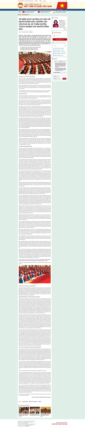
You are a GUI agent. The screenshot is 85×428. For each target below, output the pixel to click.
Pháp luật (60, 61)
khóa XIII (39, 401)
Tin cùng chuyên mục (25, 405)
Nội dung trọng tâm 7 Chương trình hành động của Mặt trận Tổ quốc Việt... (30, 12)
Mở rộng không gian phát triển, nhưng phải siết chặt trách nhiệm (45, 415)
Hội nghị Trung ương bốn (33, 401)
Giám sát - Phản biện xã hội (23, 14)
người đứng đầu (25, 401)
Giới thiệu (55, 17)
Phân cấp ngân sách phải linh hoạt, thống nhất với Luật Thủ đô (35, 415)
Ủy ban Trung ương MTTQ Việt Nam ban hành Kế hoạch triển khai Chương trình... (61, 12)
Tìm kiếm (64, 78)
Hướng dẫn (55, 61)
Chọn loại (55, 76)
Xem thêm (65, 29)
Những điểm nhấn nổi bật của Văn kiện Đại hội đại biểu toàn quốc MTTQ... (45, 12)
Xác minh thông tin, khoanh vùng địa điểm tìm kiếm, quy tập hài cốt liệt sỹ (24, 415)
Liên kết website (57, 32)
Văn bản (55, 58)
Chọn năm (55, 78)
